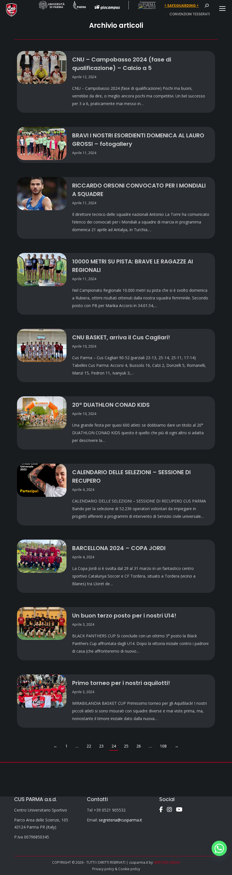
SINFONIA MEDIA (167, 862)
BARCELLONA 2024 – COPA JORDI (119, 548)
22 (89, 746)
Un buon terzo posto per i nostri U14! (124, 615)
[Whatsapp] (219, 848)
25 (126, 746)
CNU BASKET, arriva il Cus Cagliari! (121, 337)
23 (101, 746)
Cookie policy (129, 869)
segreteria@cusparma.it (120, 820)
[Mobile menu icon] (222, 8)
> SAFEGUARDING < (181, 5)
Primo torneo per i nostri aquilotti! (121, 683)
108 (163, 746)
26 (138, 746)
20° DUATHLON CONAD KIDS (111, 405)
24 (113, 746)
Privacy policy (103, 869)
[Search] (207, 5)
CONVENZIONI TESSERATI (189, 14)
